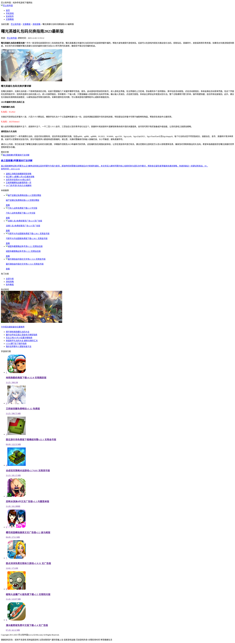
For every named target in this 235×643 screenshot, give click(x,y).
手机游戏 (10, 13)
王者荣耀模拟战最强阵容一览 (18, 183)
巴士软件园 (16, 24)
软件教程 (10, 285)
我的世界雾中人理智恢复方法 (18, 346)
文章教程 (10, 19)
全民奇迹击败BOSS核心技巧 (18, 180)
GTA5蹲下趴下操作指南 (16, 344)
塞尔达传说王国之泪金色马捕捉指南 (21, 335)
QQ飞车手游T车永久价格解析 (19, 186)
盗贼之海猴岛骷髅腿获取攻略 (18, 174)
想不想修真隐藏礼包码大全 (17, 332)
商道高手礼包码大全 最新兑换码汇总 (22, 341)
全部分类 (10, 279)
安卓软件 (10, 16)
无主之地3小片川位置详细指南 (19, 338)
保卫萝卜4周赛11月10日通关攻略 (20, 177)
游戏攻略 (36, 24)
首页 (8, 10)
